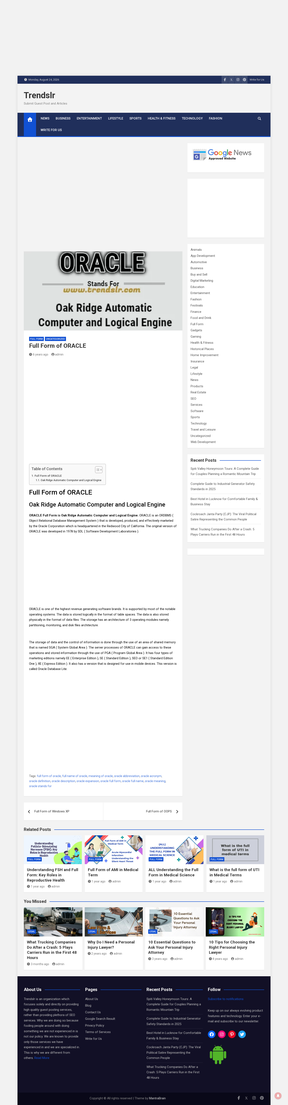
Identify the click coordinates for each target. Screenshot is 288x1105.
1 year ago (38, 886)
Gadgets (196, 330)
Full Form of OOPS (159, 811)
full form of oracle (49, 776)
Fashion (215, 118)
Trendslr (39, 95)
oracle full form (110, 781)
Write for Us (257, 79)
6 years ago (40, 354)
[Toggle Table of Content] (96, 469)
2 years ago (99, 953)
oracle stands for (40, 786)
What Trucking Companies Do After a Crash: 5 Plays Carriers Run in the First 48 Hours (52, 950)
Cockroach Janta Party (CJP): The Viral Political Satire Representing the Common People (174, 1052)
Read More (41, 1058)
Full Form (36, 339)
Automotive (199, 262)
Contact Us (93, 1012)
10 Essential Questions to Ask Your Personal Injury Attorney (171, 947)
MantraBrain (157, 1098)
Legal (194, 367)
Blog (88, 1005)
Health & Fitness (161, 118)
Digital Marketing (202, 281)
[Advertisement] (103, 197)
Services (196, 405)
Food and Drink (201, 318)
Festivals (197, 305)
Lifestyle (115, 118)
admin (59, 354)
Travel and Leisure (203, 429)
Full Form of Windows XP (51, 811)
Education (197, 287)
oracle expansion (88, 781)
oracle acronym (151, 776)
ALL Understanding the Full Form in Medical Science (173, 872)
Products (197, 386)
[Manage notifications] (278, 1095)
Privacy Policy (94, 1025)
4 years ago (220, 958)
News (45, 118)
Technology (192, 118)
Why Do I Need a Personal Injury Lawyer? (111, 945)
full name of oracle (74, 776)
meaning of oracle (101, 776)
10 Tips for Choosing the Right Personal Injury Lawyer (232, 947)
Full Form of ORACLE (48, 475)
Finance (196, 312)
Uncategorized (55, 339)
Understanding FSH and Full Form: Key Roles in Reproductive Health (52, 874)
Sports (135, 118)
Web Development (203, 442)
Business (63, 118)
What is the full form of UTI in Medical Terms (234, 872)
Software (197, 411)
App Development (203, 256)
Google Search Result (100, 1019)
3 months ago (40, 964)
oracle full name (133, 781)
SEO (193, 399)
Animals (196, 250)
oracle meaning (155, 781)
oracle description (63, 781)
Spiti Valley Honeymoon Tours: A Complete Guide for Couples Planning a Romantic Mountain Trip (174, 1004)
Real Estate (198, 392)
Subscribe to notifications (226, 999)
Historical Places (202, 349)
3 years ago (159, 958)
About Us (91, 999)
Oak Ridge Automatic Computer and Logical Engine (71, 480)
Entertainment (89, 118)
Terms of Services (98, 1032)
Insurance (197, 361)
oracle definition (39, 781)
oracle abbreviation (127, 776)
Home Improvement (204, 355)
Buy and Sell (199, 274)
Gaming (196, 336)
